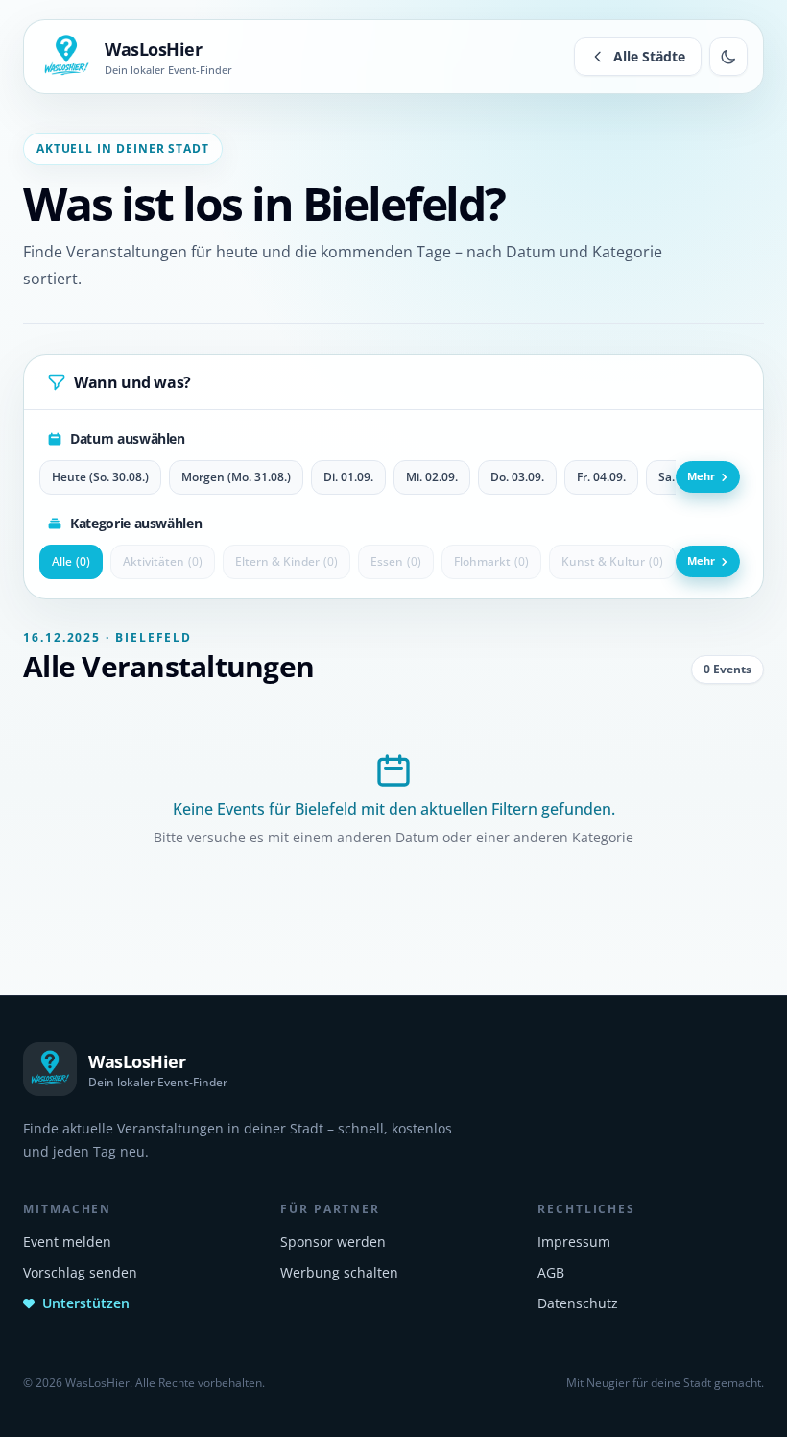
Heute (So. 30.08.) (100, 477)
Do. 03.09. (517, 477)
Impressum (573, 1241)
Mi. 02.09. (432, 477)
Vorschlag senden (80, 1272)
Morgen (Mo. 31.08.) (236, 477)
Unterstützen (86, 1303)
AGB (550, 1272)
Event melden (67, 1241)
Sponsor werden (333, 1241)
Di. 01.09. (348, 477)
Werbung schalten (339, 1272)
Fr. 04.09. (601, 477)
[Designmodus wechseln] (728, 56)
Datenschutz (577, 1303)
